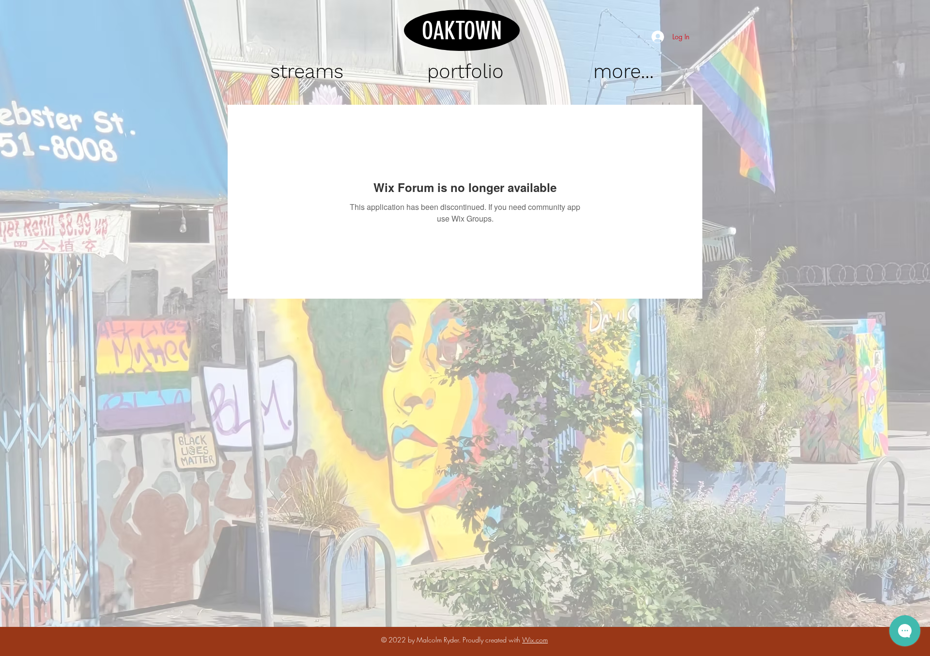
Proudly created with (492, 639)
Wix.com (535, 639)
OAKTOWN (462, 31)
